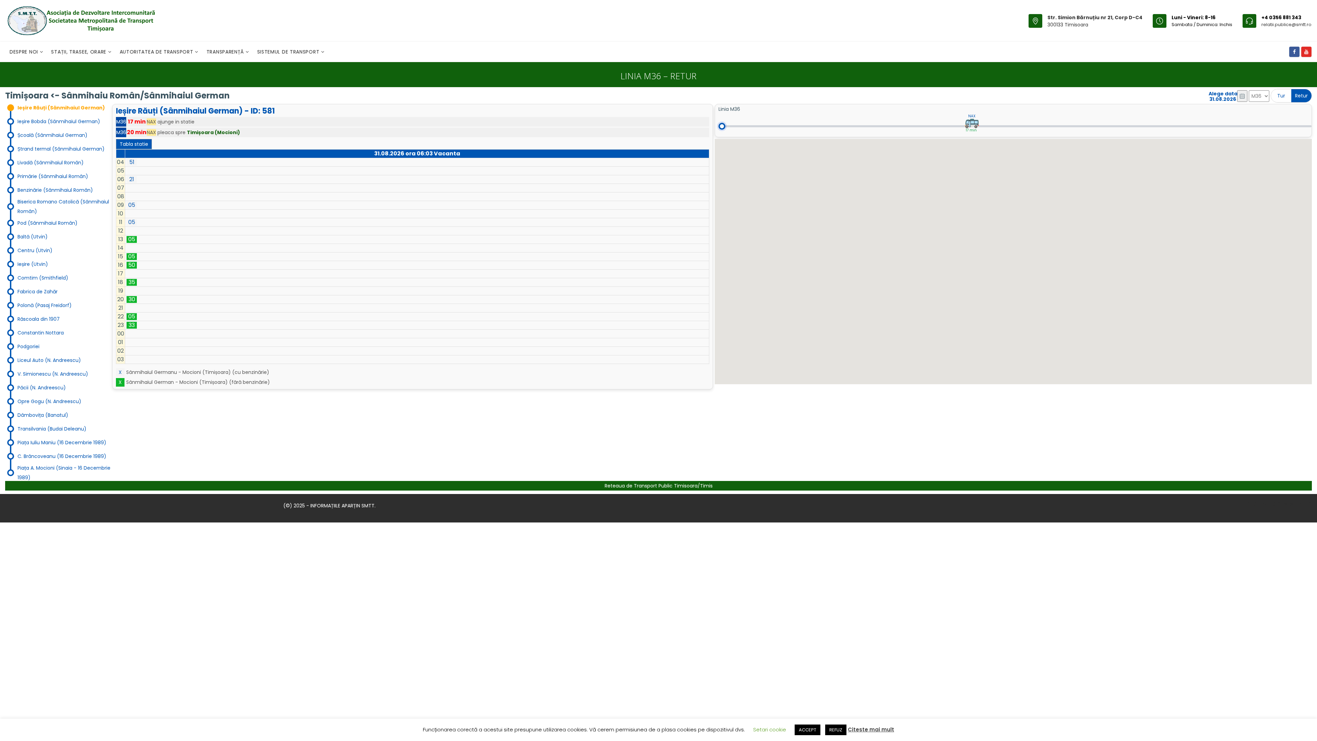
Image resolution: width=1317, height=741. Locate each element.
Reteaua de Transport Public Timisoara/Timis (659, 485)
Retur (1301, 95)
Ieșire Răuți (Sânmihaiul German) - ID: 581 (195, 111)
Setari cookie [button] (769, 729)
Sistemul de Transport (289, 51)
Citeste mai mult (871, 729)
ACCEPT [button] (807, 730)
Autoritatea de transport (157, 51)
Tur (1281, 95)
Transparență (226, 51)
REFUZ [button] (835, 730)
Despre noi (25, 51)
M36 (121, 121)
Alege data (1223, 93)
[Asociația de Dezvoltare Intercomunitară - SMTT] (81, 20)
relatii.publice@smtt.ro (1286, 24)
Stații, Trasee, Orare (79, 51)
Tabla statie (134, 144)
